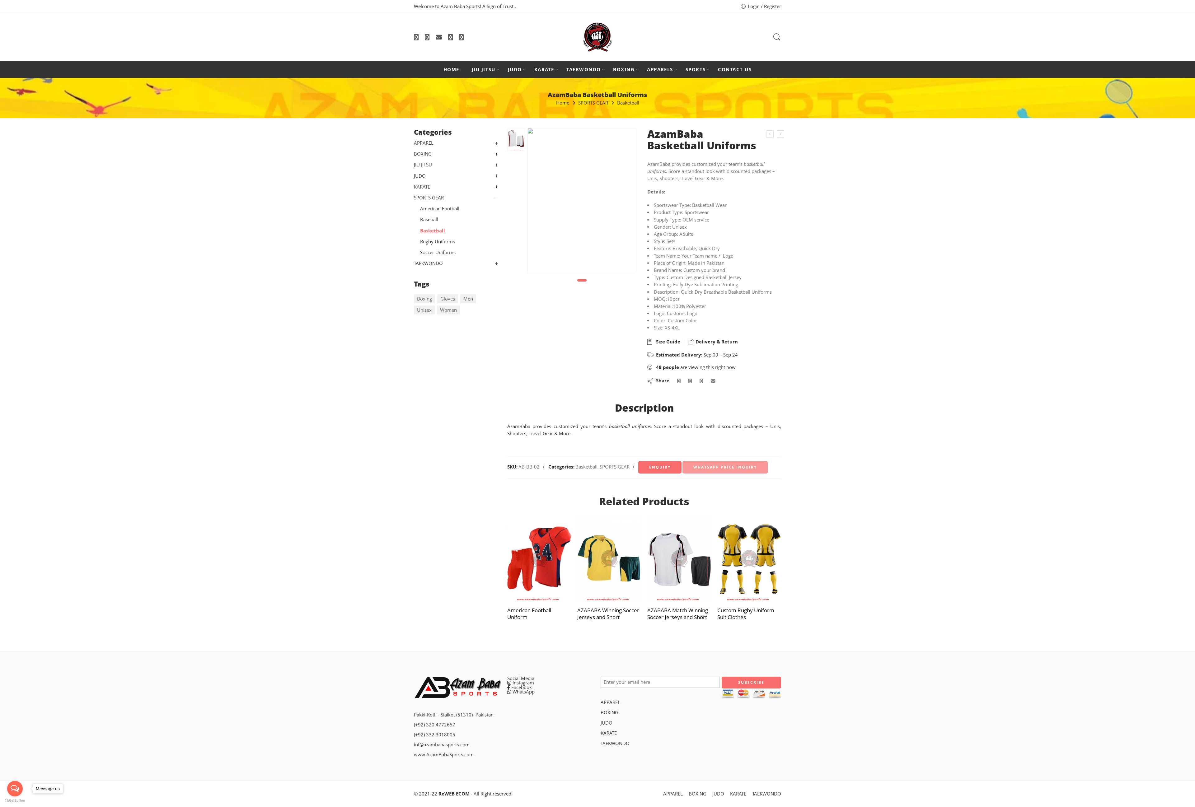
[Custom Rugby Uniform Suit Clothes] (749, 558)
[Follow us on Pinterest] (450, 37)
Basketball (628, 103)
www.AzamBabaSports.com (444, 755)
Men (468, 299)
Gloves (447, 299)
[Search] (776, 37)
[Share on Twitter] (679, 381)
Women (448, 310)
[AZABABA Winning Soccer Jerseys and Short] (609, 558)
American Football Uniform (529, 614)
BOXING (624, 69)
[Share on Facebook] (690, 381)
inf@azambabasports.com (442, 745)
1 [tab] (582, 280)
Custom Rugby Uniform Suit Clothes (745, 614)
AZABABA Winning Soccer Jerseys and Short (608, 614)
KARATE (544, 69)
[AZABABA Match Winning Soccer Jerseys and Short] (679, 558)
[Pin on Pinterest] (701, 381)
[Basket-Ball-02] (516, 139)
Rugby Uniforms (437, 242)
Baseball (429, 219)
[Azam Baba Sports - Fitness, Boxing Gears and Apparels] (597, 37)
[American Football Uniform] (539, 558)
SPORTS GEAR (593, 103)
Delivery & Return (716, 341)
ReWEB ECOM (454, 794)
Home (562, 103)
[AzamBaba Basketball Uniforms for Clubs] (780, 134)
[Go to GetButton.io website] (15, 801)
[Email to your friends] (713, 381)
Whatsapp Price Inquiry (725, 467)
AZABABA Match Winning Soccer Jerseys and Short (677, 614)
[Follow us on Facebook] (427, 37)
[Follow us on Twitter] (416, 37)
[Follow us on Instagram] (461, 37)
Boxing (424, 299)
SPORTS (696, 69)
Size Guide (667, 341)
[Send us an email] (439, 37)
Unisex (424, 310)
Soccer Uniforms (438, 252)
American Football (439, 209)
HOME (451, 69)
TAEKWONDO (583, 69)
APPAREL (423, 143)
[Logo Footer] (457, 686)
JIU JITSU (483, 69)
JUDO (515, 69)
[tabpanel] (582, 202)
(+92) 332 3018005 (434, 735)
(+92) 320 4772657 (434, 725)
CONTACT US (735, 69)
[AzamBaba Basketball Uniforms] (770, 134)
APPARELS (660, 69)
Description (644, 408)
